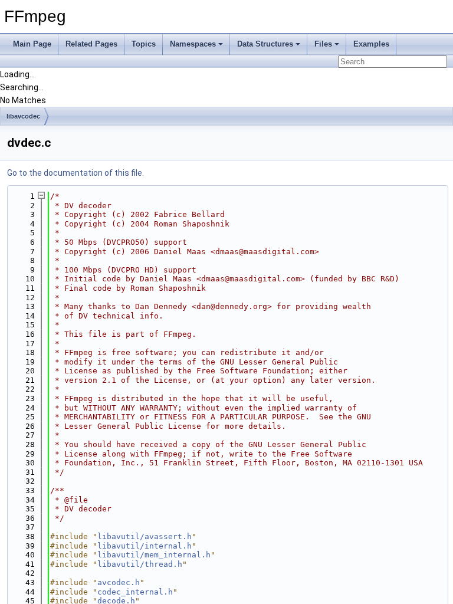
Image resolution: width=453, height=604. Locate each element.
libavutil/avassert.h (144, 536)
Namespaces (193, 44)
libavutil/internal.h (144, 545)
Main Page (32, 44)
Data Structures (265, 44)
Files (323, 44)
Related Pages (91, 44)
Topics (144, 44)
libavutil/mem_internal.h (154, 554)
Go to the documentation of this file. (75, 173)
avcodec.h (118, 582)
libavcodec (23, 116)
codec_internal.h (135, 591)
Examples (371, 44)
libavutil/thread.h (139, 564)
